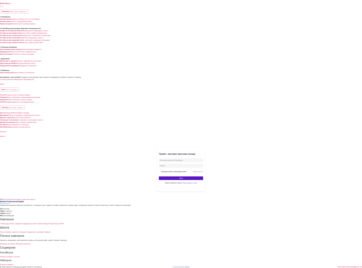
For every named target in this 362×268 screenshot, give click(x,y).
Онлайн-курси (5, 224)
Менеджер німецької (23, 244)
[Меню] (1, 6)
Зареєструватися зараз (190, 183)
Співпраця (22, 232)
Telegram (3, 257)
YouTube (17, 257)
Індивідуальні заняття (30, 224)
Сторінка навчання (6, 79)
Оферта (47, 232)
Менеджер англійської (7, 244)
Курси (2, 84)
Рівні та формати (16, 224)
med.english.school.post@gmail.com (349, 267)
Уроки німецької (43, 224)
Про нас (3, 232)
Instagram (10, 257)
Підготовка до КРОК (57, 224)
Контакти (3, 131)
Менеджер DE (29, 79)
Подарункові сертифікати (35, 232)
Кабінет (2, 136)
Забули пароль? (198, 171)
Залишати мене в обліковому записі (173, 171)
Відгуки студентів (12, 232)
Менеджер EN (19, 79)
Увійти (181, 178)
